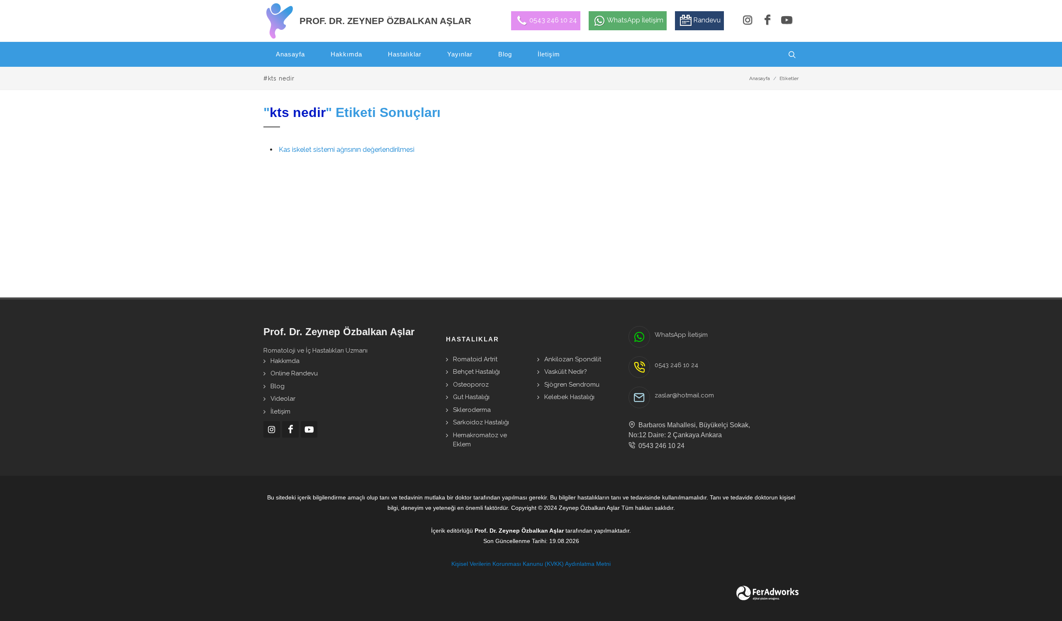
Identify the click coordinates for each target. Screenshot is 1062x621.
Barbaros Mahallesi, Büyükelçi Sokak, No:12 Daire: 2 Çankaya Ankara (689, 429)
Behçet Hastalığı (476, 371)
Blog (277, 386)
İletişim (280, 411)
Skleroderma (472, 410)
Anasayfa (759, 78)
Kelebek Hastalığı (569, 397)
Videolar (282, 398)
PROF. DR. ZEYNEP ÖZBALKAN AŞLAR (385, 21)
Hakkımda (285, 361)
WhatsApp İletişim (681, 335)
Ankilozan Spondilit (572, 359)
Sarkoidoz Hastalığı (481, 422)
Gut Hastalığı (471, 397)
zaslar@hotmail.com (684, 395)
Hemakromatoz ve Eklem (480, 439)
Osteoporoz (471, 384)
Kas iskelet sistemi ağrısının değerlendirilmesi (346, 149)
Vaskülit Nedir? (565, 371)
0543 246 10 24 (676, 365)
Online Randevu (294, 373)
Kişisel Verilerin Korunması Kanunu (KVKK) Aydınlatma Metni (531, 563)
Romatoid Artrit (475, 359)
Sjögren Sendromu (571, 384)
